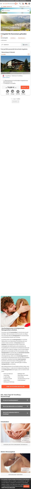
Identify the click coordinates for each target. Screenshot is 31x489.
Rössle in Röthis (6, 73)
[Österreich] (3, 76)
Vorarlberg (8, 75)
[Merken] (28, 54)
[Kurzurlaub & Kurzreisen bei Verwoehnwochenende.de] (10, 4)
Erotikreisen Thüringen (15, 474)
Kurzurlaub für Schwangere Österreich (15, 444)
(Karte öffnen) (6, 77)
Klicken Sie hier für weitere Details (8, 487)
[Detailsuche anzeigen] (15, 10)
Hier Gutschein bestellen (15, 386)
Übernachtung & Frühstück (8, 52)
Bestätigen (26, 486)
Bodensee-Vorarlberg (17, 75)
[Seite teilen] (1, 36)
